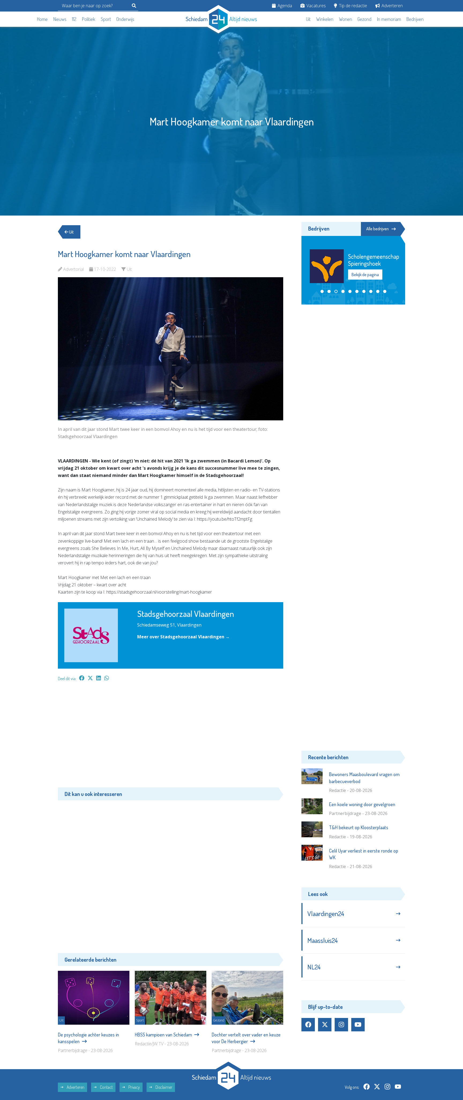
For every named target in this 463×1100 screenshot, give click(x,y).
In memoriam (389, 19)
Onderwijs (125, 19)
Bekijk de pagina (365, 264)
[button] (322, 277)
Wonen (345, 19)
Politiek (88, 19)
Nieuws (59, 19)
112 (74, 19)
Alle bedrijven (377, 228)
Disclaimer (163, 1087)
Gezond (364, 19)
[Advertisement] (170, 737)
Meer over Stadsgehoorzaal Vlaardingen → (183, 637)
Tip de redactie (352, 6)
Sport (106, 19)
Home (42, 19)
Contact (106, 1087)
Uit (308, 19)
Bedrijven (415, 19)
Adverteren (391, 6)
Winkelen (324, 19)
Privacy (134, 1087)
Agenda (284, 6)
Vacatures (315, 6)
